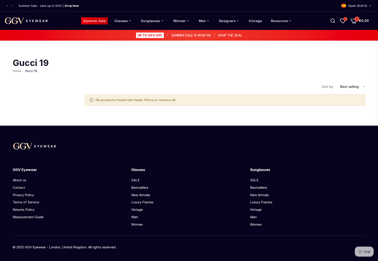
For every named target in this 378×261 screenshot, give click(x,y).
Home (17, 71)
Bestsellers (139, 187)
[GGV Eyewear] (26, 20)
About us (19, 180)
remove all (167, 100)
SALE (135, 180)
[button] (7, 5)
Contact (19, 187)
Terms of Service (26, 202)
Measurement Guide (28, 217)
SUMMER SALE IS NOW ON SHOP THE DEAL (190, 35)
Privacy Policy (23, 195)
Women (137, 224)
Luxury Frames (142, 202)
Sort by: (328, 87)
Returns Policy (24, 209)
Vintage (137, 209)
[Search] (333, 21)
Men (134, 217)
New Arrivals (140, 195)
